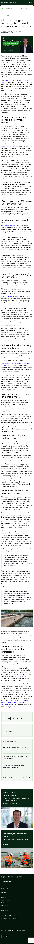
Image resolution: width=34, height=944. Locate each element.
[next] (29, 777)
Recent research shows (9, 296)
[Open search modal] (22, 8)
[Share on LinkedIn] (17, 718)
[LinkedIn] (2, 936)
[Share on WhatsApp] (9, 718)
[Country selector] (17, 2)
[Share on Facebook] (5, 718)
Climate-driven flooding (9, 225)
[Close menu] (31, 8)
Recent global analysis (9, 146)
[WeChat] (6, 936)
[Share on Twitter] (13, 718)
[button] (21, 718)
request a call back (20, 676)
